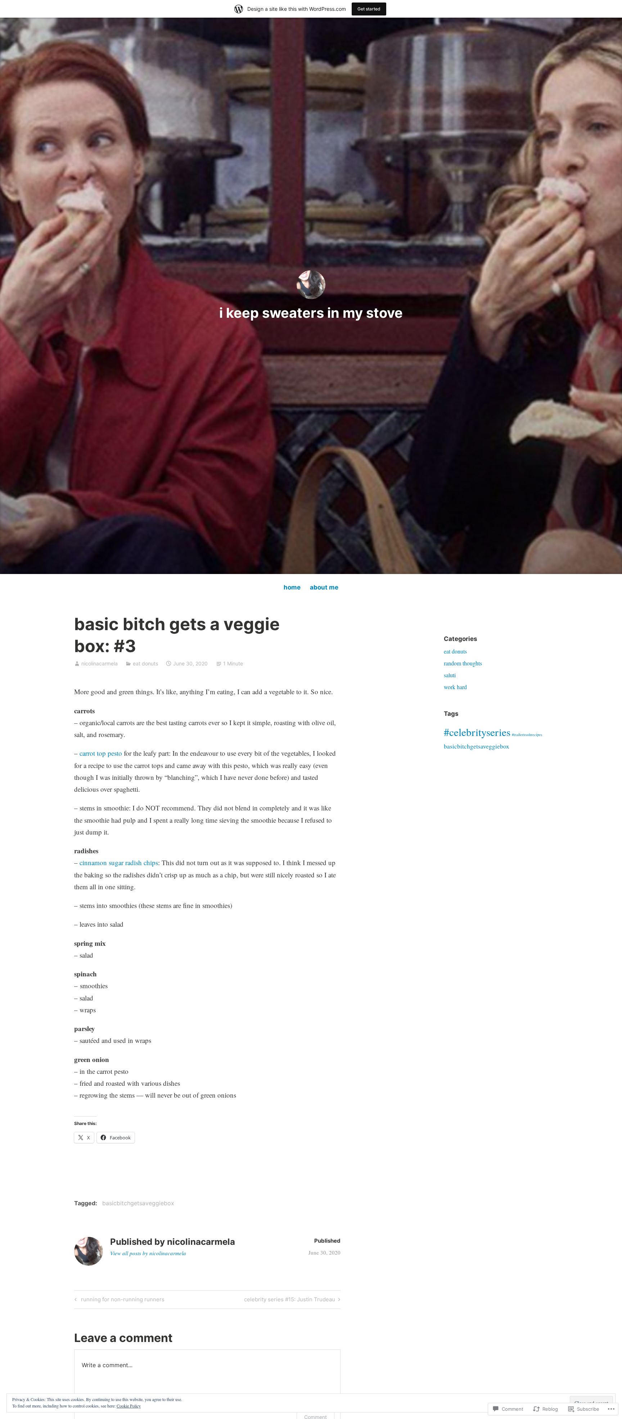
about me (324, 587)
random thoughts (463, 663)
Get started (368, 9)
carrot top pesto (101, 753)
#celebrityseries (477, 732)
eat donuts (145, 663)
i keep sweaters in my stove (311, 312)
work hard (455, 687)
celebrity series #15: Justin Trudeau (289, 1301)
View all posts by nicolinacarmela (148, 1253)
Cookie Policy (129, 1406)
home (292, 587)
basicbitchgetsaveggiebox (138, 1203)
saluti (450, 675)
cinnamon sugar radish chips (119, 862)
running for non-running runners (118, 1301)
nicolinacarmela (99, 663)
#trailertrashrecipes (527, 734)
